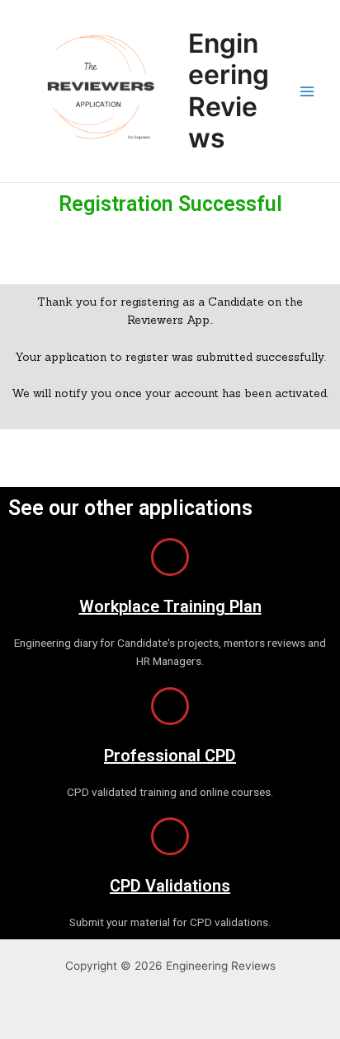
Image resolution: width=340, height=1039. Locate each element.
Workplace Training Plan (170, 606)
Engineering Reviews (228, 90)
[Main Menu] (307, 91)
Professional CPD (170, 755)
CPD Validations (170, 886)
